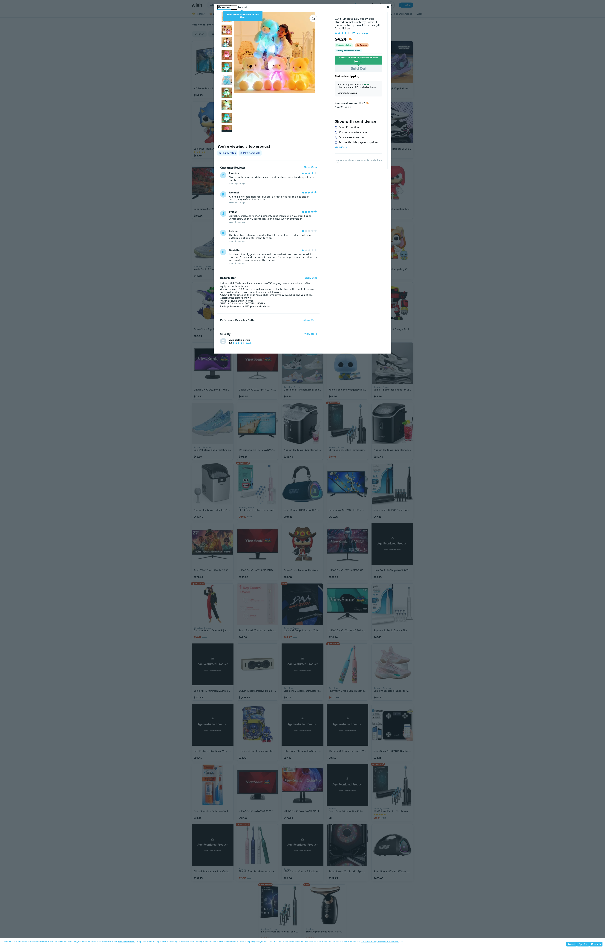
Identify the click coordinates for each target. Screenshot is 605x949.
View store (310, 333)
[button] (388, 7)
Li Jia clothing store (239, 340)
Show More (310, 167)
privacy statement (126, 941)
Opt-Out (583, 944)
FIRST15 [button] (358, 61)
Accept (571, 944)
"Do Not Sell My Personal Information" (380, 941)
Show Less (311, 277)
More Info (596, 944)
